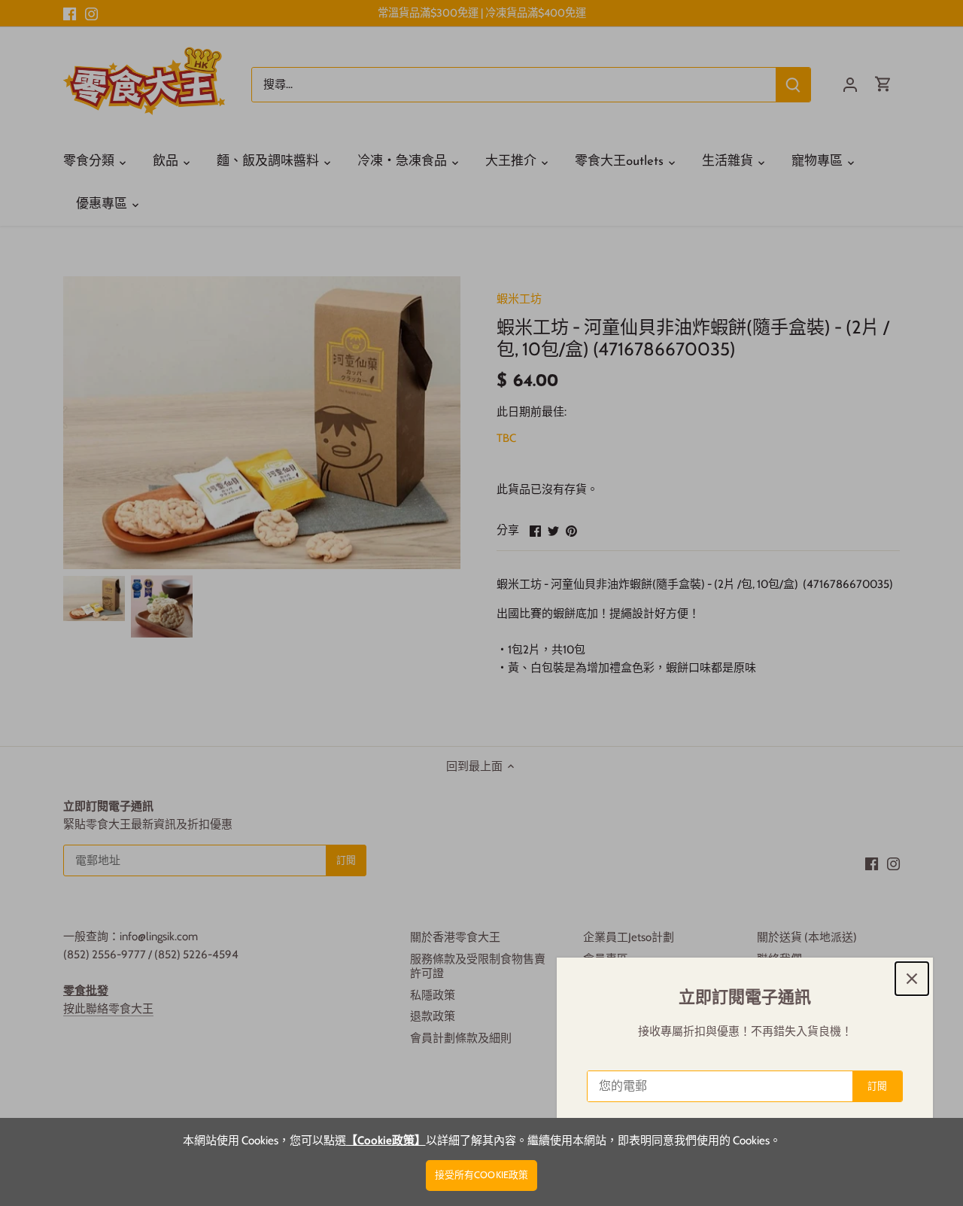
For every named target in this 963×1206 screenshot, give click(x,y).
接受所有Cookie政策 (482, 1174)
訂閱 (877, 1086)
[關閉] (911, 978)
